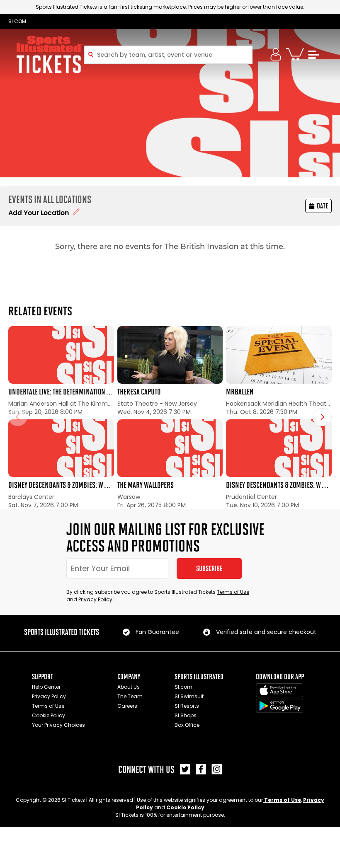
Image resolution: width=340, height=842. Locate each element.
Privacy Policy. (96, 599)
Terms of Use (233, 591)
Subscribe (209, 568)
